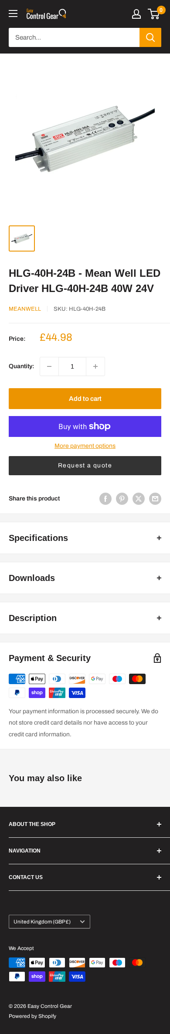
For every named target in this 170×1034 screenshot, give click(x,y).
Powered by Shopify (32, 1016)
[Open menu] (13, 13)
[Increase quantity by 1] (95, 366)
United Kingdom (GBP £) (42, 921)
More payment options (85, 446)
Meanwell (25, 309)
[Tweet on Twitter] (139, 499)
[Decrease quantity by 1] (49, 366)
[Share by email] (155, 499)
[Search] (150, 37)
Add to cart (85, 398)
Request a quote (85, 465)
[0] (154, 14)
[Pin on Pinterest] (122, 499)
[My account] (136, 14)
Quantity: (21, 366)
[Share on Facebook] (105, 499)
